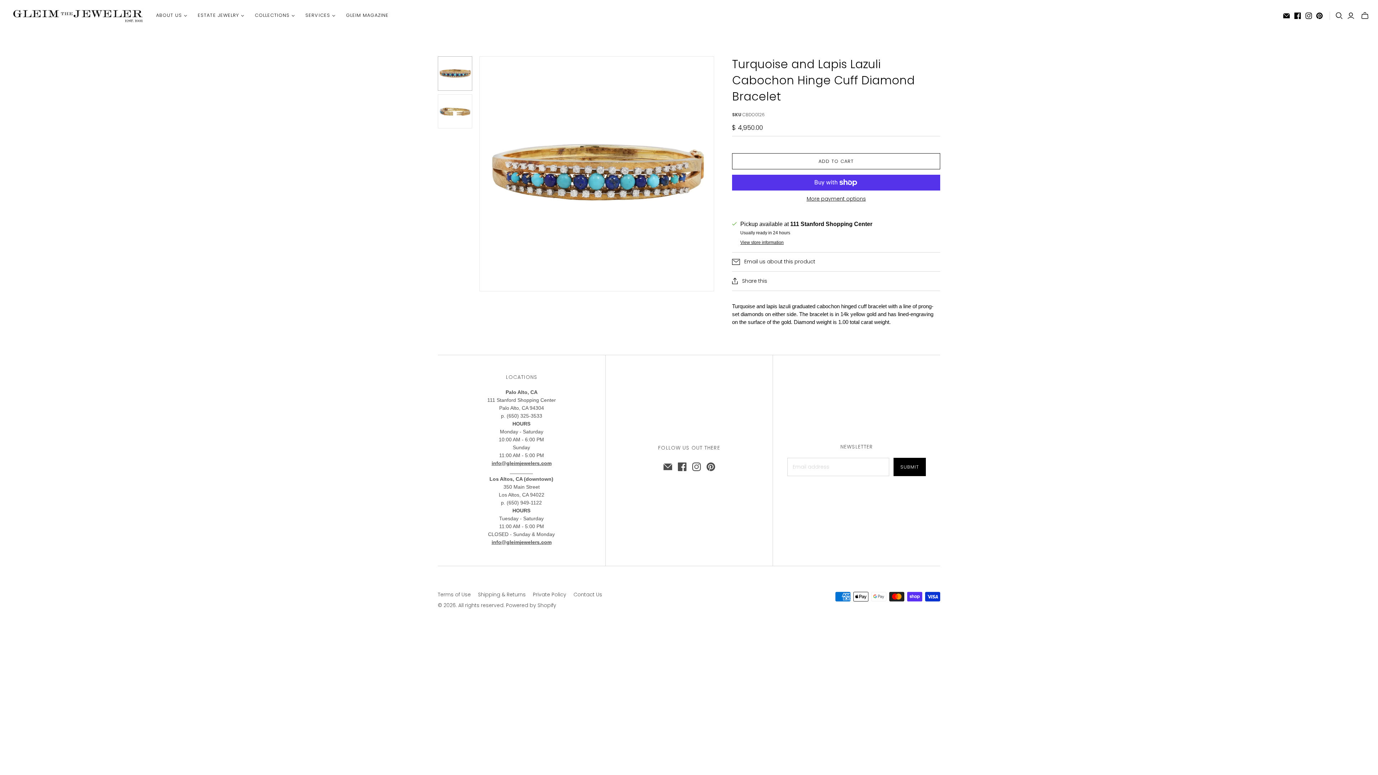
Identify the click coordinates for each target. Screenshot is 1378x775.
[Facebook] (1297, 16)
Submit (909, 467)
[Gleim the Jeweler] (77, 15)
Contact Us (587, 594)
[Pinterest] (1319, 16)
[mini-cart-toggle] (1365, 16)
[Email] (1286, 16)
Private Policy (549, 594)
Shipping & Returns (502, 594)
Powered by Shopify (531, 605)
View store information (762, 242)
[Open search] (1339, 15)
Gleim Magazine (367, 15)
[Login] (1351, 16)
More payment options (836, 199)
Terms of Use (454, 594)
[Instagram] (1309, 16)
